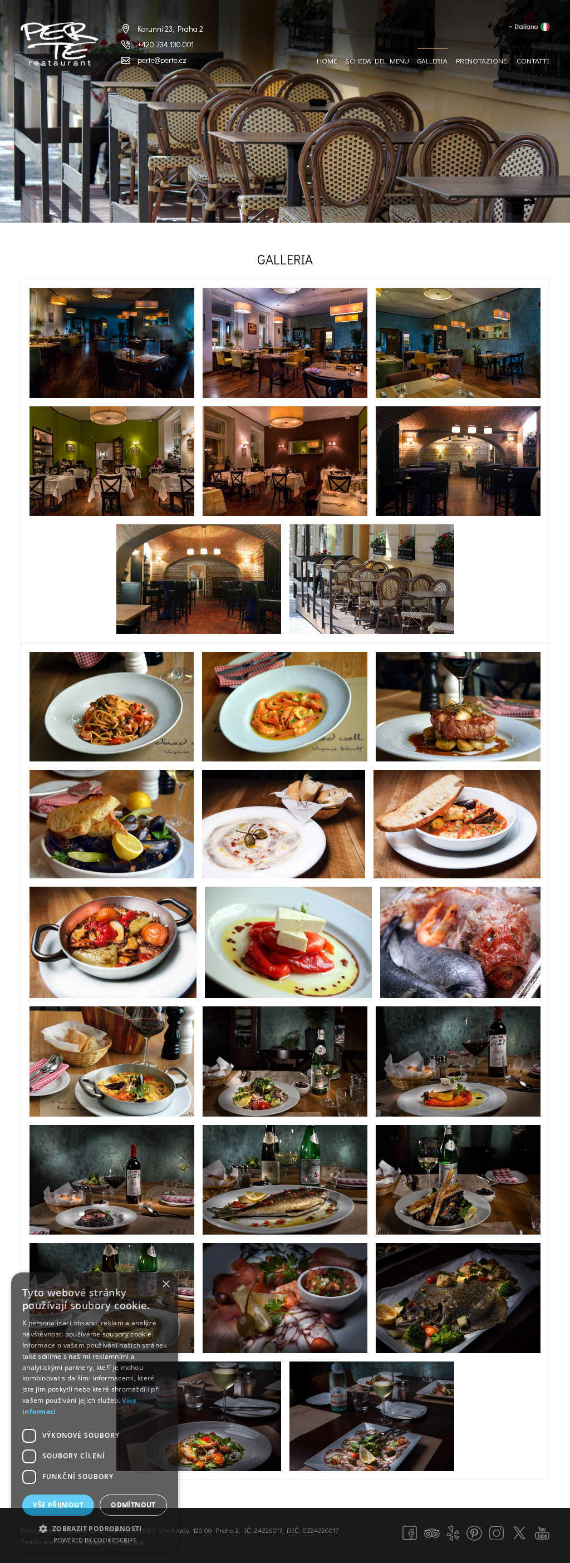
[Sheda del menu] (285, 1298)
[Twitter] (519, 1533)
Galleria (432, 61)
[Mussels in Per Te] (112, 824)
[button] (94, 1528)
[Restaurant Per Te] (371, 579)
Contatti (533, 61)
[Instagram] (496, 1533)
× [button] (165, 1284)
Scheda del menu (377, 61)
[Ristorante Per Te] (112, 342)
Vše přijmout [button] (58, 1505)
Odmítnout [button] (133, 1505)
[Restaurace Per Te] (60, 44)
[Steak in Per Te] (458, 706)
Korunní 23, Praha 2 (170, 28)
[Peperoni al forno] (458, 1061)
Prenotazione (481, 61)
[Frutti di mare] (285, 1061)
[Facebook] (409, 1533)
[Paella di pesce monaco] (112, 1061)
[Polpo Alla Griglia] (198, 1416)
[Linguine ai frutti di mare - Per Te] (112, 706)
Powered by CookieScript (94, 1540)
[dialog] (94, 1412)
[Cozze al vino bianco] (458, 1180)
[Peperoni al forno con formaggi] (288, 942)
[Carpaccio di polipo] (371, 1416)
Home (327, 61)
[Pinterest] (474, 1533)
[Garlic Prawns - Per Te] (284, 706)
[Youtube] (542, 1533)
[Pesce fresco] (460, 942)
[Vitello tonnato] (283, 824)
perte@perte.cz (161, 60)
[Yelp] (453, 1533)
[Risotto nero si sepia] (112, 1180)
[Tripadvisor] (432, 1531)
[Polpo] (113, 942)
